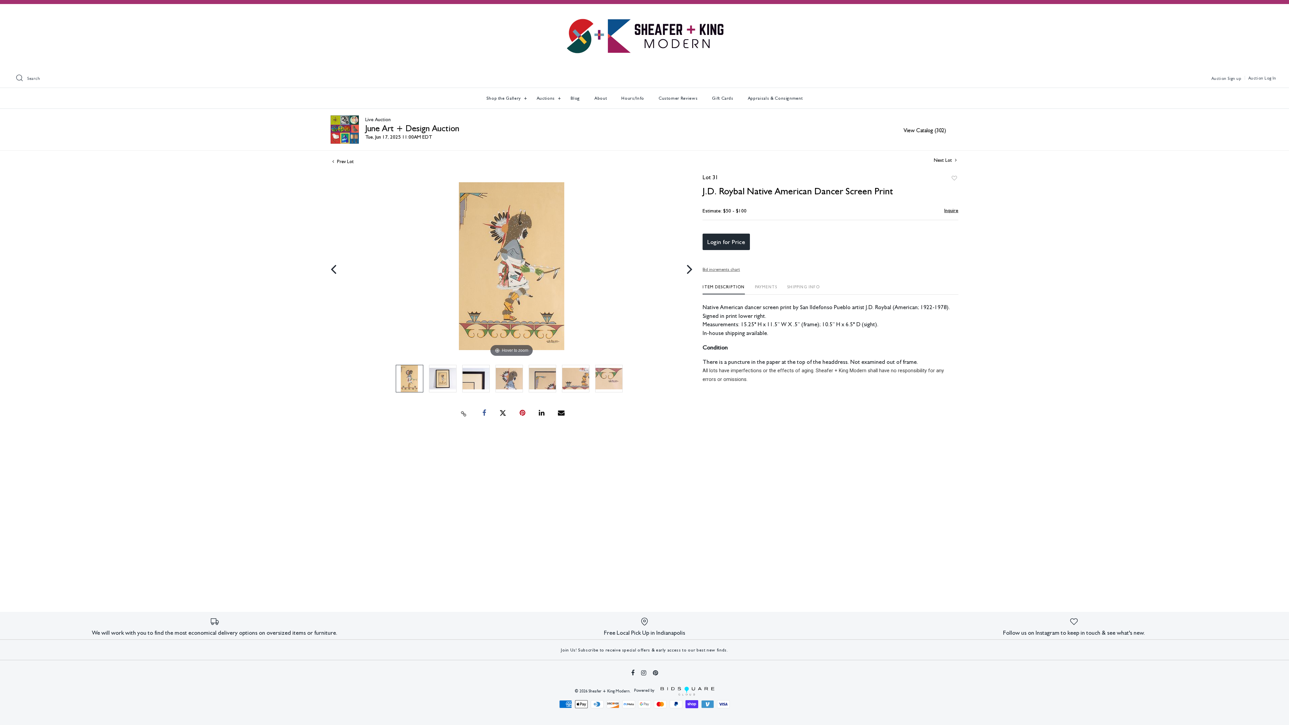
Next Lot (943, 160)
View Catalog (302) (925, 130)
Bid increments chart (721, 269)
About (600, 98)
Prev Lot (345, 161)
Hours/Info (632, 98)
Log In (1270, 78)
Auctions (546, 98)
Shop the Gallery (504, 98)
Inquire (951, 210)
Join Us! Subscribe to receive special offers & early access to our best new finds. (644, 649)
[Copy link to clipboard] (464, 413)
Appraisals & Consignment (775, 98)
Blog (575, 98)
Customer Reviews (678, 98)
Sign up (1234, 78)
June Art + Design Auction (412, 128)
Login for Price (726, 241)
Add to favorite (954, 178)
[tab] (724, 289)
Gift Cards (722, 98)
